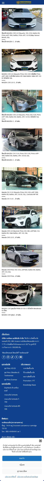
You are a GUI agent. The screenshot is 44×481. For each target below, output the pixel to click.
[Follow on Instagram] (8, 357)
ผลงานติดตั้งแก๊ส (29, 377)
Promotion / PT (29, 381)
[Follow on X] (17, 357)
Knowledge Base (29, 385)
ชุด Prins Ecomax (10, 380)
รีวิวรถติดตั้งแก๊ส (28, 372)
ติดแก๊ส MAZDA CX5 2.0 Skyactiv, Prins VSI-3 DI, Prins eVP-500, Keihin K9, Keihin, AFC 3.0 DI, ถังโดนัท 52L (21, 116)
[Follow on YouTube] (21, 357)
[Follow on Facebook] (4, 357)
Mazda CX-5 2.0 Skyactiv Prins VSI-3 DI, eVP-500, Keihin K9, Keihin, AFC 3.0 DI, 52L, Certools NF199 (20, 193)
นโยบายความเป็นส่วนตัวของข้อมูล (27, 477)
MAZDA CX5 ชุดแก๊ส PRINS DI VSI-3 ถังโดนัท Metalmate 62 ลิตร (21, 310)
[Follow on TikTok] (12, 357)
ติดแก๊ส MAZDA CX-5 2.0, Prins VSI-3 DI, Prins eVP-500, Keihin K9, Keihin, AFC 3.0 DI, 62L (20, 155)
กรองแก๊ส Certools (11, 395)
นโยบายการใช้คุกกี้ (10, 477)
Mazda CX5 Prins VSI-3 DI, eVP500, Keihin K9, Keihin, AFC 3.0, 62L (21, 271)
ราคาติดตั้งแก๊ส (28, 368)
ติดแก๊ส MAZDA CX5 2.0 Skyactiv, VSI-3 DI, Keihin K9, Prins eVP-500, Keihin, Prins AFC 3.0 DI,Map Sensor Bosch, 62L (21, 35)
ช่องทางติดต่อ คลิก (8, 437)
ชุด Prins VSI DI (10, 368)
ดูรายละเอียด (22, 471)
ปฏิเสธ (22, 465)
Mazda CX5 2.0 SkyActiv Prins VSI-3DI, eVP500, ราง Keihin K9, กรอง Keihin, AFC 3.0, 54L (21, 232)
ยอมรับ (22, 458)
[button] (40, 441)
